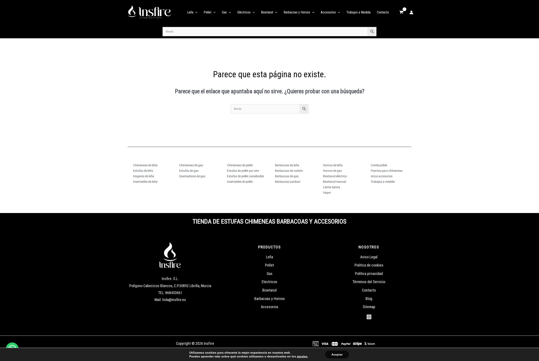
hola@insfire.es (174, 299)
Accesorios (269, 307)
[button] (195, 12)
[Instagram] (369, 317)
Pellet (269, 265)
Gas (269, 273)
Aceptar (337, 354)
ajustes (302, 356)
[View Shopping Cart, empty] (401, 12)
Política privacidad (369, 273)
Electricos (269, 282)
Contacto (369, 290)
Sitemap (369, 307)
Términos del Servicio (368, 282)
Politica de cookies (369, 265)
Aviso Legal (369, 257)
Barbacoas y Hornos (269, 298)
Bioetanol (269, 290)
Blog (369, 298)
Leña (269, 257)
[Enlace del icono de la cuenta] (411, 12)
